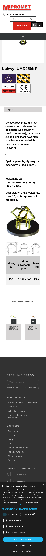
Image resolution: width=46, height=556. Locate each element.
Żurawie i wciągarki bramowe (22, 403)
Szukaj (33, 19)
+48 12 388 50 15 (15, 14)
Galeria (11, 460)
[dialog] (23, 519)
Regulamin (13, 431)
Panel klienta (22, 26)
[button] (14, 321)
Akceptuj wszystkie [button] (23, 539)
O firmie (11, 435)
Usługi (11, 439)
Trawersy (12, 407)
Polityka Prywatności (18, 448)
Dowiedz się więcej (27, 505)
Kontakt (11, 444)
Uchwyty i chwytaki (17, 411)
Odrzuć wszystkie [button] (23, 545)
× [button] (43, 485)
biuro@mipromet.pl (20, 481)
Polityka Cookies (16, 452)
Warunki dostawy (16, 456)
